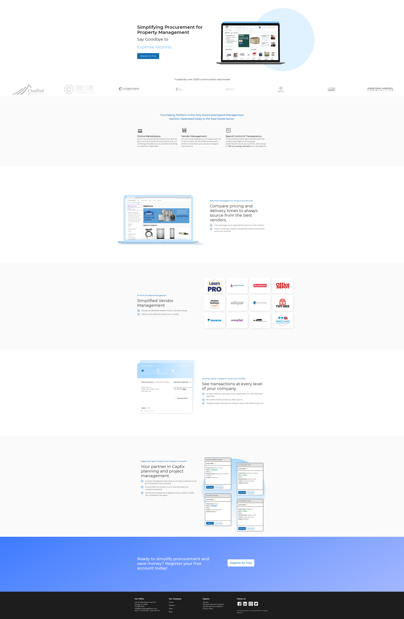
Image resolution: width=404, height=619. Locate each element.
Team (171, 609)
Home (171, 602)
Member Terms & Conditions (213, 604)
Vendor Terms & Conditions (213, 606)
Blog (170, 612)
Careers (205, 602)
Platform (172, 605)
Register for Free (148, 56)
